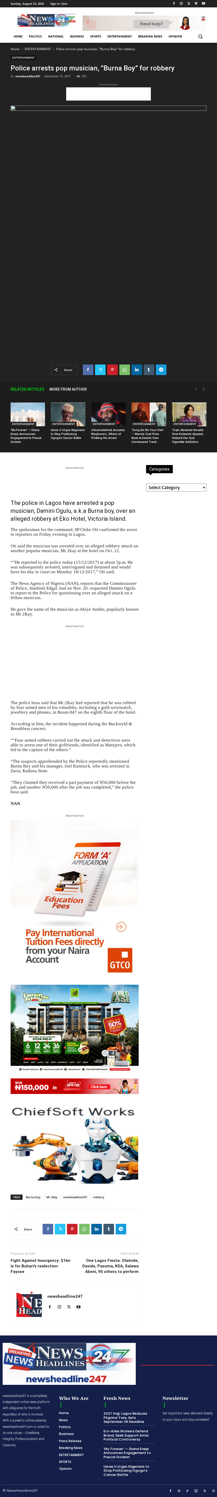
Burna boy (33, 1197)
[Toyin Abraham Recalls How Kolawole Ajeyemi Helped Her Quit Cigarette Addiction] (189, 414)
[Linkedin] (137, 369)
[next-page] (203, 389)
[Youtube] (203, 4)
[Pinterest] (112, 369)
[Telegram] (161, 369)
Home (15, 49)
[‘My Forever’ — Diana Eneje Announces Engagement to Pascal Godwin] (28, 414)
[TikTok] (187, 1491)
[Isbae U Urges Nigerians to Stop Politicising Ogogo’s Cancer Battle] (68, 414)
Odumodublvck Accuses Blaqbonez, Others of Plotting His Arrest (108, 434)
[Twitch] (196, 1491)
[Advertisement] (108, 94)
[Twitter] (189, 4)
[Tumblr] (149, 369)
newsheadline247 (27, 76)
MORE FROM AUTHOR (68, 389)
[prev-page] (195, 389)
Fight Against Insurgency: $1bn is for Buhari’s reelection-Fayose (40, 1266)
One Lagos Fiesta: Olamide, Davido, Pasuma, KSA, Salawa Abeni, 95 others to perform (110, 1266)
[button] (200, 36)
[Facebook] (174, 4)
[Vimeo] (196, 4)
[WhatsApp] (124, 369)
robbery (98, 1197)
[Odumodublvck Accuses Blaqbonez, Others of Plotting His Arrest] (108, 414)
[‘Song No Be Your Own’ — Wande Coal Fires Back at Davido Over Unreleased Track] (149, 414)
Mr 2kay (51, 1197)
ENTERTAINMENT (38, 49)
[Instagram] (181, 4)
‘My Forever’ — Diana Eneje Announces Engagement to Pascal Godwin (127, 1453)
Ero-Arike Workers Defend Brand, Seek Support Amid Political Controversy (125, 1435)
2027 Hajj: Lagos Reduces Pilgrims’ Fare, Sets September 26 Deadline (125, 1417)
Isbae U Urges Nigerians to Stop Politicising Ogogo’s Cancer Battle (68, 434)
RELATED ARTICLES (27, 389)
